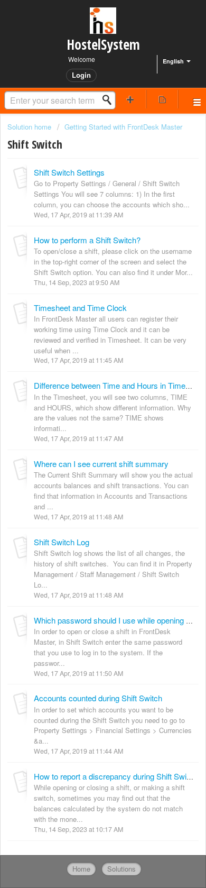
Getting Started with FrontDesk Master (123, 127)
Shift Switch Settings (69, 172)
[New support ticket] (130, 99)
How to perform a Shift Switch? (87, 239)
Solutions (121, 869)
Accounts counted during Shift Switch (98, 697)
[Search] (110, 100)
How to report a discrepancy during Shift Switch (115, 776)
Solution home (30, 127)
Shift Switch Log (61, 541)
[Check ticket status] (162, 99)
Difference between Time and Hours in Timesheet (119, 385)
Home (81, 869)
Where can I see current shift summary (101, 463)
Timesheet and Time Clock (80, 307)
